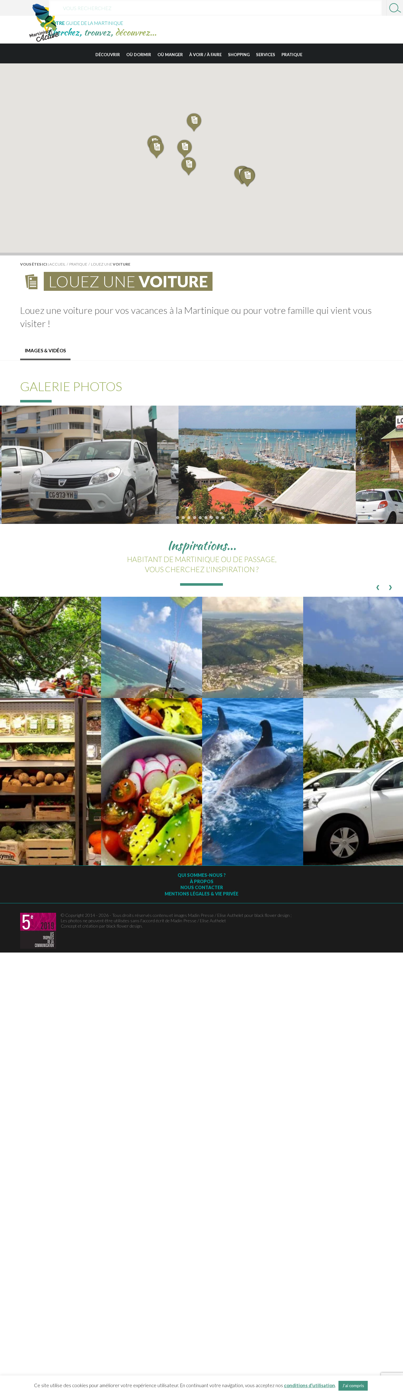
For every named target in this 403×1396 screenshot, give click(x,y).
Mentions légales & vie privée (201, 893)
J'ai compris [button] (353, 1385)
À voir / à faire (205, 54)
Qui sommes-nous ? (202, 875)
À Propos (201, 881)
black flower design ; (273, 915)
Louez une (110, 264)
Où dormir (138, 54)
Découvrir (107, 54)
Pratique (291, 54)
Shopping (239, 54)
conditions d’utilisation (309, 1385)
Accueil (57, 264)
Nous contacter (201, 887)
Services (265, 54)
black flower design (124, 926)
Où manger (170, 54)
